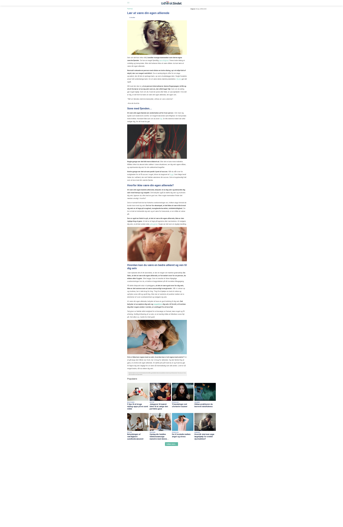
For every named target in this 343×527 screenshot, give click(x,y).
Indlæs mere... (171, 444)
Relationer (130, 402)
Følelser (152, 432)
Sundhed (197, 432)
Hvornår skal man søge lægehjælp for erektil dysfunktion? (204, 436)
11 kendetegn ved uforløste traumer (179, 405)
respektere (157, 304)
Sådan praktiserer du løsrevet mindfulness (203, 405)
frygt (171, 174)
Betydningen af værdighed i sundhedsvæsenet (135, 436)
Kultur (152, 402)
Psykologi (130, 8)
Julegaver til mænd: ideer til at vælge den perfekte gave (159, 406)
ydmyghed (153, 224)
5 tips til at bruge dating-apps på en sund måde (137, 406)
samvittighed (164, 60)
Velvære (197, 402)
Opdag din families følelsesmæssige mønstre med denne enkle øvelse (158, 436)
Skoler (178, 79)
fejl (161, 119)
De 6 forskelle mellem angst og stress (181, 435)
